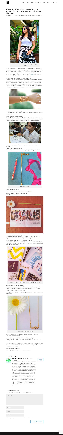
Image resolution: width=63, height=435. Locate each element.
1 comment (39, 15)
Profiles (29, 15)
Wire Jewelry (33, 15)
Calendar (32, 2)
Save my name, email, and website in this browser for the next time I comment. (23, 418)
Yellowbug (9, 15)
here (32, 74)
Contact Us (49, 2)
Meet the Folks (24, 15)
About (27, 2)
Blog (44, 2)
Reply (40, 360)
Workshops (37, 2)
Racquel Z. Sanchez (17, 358)
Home (23, 2)
